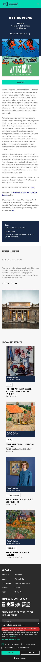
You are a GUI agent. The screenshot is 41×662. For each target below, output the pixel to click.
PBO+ (4, 592)
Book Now (20, 82)
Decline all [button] (30, 652)
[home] (10, 4)
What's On (5, 575)
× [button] (39, 624)
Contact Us (18, 592)
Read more (13, 636)
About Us (5, 588)
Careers (17, 588)
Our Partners (6, 583)
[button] (38, 4)
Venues (4, 579)
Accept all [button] (10, 652)
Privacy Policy (20, 579)
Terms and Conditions (22, 583)
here (32, 187)
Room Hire (18, 575)
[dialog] (20, 642)
